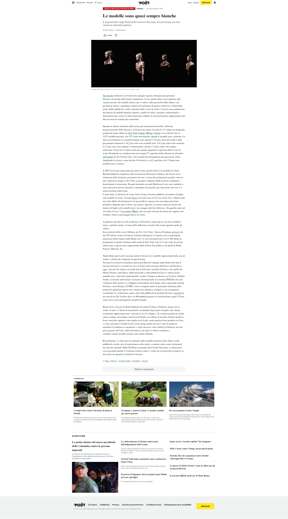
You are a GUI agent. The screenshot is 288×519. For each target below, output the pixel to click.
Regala (195, 3)
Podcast (90, 3)
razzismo (136, 361)
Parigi (157, 133)
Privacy (115, 504)
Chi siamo (92, 504)
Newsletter (80, 3)
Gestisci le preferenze (132, 504)
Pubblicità (104, 504)
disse (134, 197)
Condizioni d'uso (153, 504)
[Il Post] (144, 2)
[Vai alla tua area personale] (215, 2)
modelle (113, 361)
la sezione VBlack (130, 211)
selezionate (108, 156)
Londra (141, 133)
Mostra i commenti (144, 369)
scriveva (175, 231)
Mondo (140, 9)
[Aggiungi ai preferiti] (116, 35)
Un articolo (108, 95)
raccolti (177, 292)
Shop (190, 3)
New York (132, 133)
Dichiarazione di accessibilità (177, 504)
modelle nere (125, 361)
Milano (149, 133)
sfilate (145, 361)
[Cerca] (96, 2)
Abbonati (206, 2)
